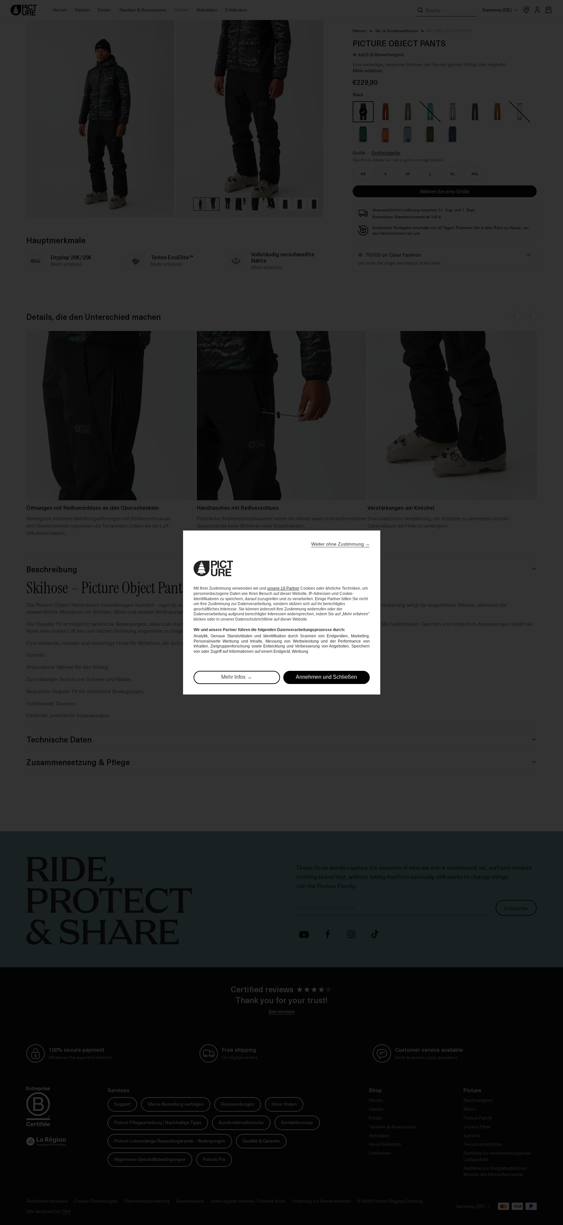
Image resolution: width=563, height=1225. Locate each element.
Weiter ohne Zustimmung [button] (340, 544)
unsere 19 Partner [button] (283, 588)
